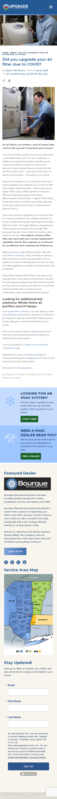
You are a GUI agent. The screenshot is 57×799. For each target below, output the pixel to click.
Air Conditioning (15, 73)
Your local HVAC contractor (16, 311)
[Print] (11, 80)
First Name (14, 701)
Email (11, 685)
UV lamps (32, 331)
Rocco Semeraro (15, 70)
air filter (19, 374)
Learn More (15, 551)
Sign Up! (28, 766)
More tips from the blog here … (18, 368)
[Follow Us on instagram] (12, 562)
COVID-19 (31, 73)
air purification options (13, 314)
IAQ (40, 73)
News (13, 53)
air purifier (30, 374)
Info (45, 73)
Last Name (14, 717)
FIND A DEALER (30, 456)
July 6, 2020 (41, 70)
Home (5, 53)
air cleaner (8, 374)
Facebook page (34, 354)
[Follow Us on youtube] (24, 562)
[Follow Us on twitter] (18, 562)
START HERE (29, 419)
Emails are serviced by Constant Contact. (27, 757)
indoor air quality (11, 378)
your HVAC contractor (13, 255)
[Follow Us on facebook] (6, 562)
